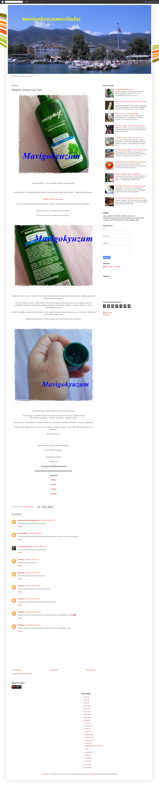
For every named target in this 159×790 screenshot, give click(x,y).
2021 (86, 712)
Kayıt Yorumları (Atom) (24, 674)
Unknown (21, 559)
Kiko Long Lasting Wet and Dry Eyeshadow (129, 126)
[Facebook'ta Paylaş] (49, 507)
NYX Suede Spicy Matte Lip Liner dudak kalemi (131, 150)
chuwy (72, 774)
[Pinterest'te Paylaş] (52, 507)
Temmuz (88, 737)
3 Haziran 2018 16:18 (32, 573)
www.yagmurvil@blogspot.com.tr (29, 520)
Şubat (87, 758)
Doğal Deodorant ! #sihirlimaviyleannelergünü (130, 162)
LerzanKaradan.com (25, 546)
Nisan (87, 752)
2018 (86, 720)
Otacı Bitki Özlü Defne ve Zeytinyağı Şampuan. (130, 186)
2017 (86, 765)
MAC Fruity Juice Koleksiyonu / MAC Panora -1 (131, 198)
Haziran (88, 740)
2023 (86, 706)
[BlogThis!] (44, 507)
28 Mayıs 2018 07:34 (40, 546)
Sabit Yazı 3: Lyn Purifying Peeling (126, 114)
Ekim (87, 729)
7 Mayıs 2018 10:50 (48, 520)
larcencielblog (22, 533)
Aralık (87, 723)
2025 (86, 700)
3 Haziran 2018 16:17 (32, 559)
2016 (86, 768)
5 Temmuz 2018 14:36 (32, 599)
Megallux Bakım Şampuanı (53, 199)
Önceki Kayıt (91, 670)
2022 (86, 709)
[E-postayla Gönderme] (38, 506)
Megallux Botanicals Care (124, 89)
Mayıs (87, 743)
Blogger (94, 774)
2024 (86, 703)
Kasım (87, 726)
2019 (86, 717)
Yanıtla (20, 526)
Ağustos (88, 734)
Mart (87, 755)
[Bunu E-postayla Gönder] (42, 507)
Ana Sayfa (53, 670)
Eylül (87, 732)
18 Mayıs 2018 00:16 (35, 533)
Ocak (87, 761)
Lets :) (87, 749)
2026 (86, 697)
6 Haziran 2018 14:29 (32, 586)
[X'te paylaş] (47, 507)
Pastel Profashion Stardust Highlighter (128, 174)
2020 (86, 714)
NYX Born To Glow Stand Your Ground (128, 138)
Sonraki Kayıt (16, 670)
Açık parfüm (45, 774)
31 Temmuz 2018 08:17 (33, 612)
